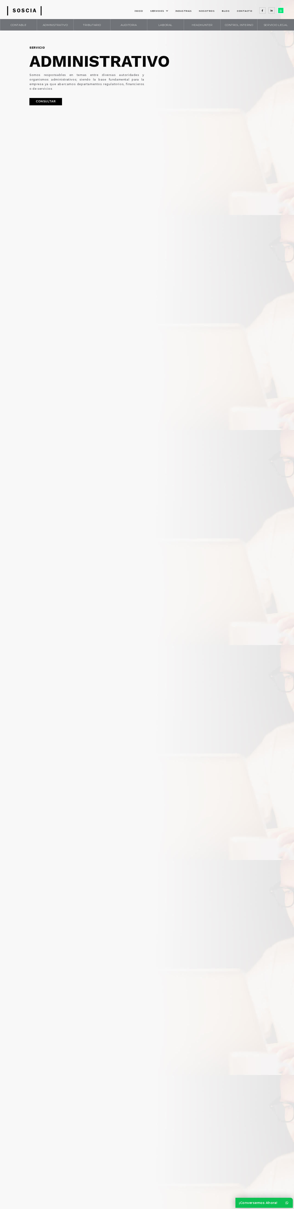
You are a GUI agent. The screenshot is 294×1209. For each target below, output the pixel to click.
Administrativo (55, 25)
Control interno (239, 25)
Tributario (92, 25)
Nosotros (207, 11)
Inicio (139, 11)
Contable (19, 25)
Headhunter (202, 25)
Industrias (183, 11)
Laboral (165, 25)
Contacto (244, 11)
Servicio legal (276, 25)
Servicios (157, 11)
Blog (225, 11)
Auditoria (129, 25)
